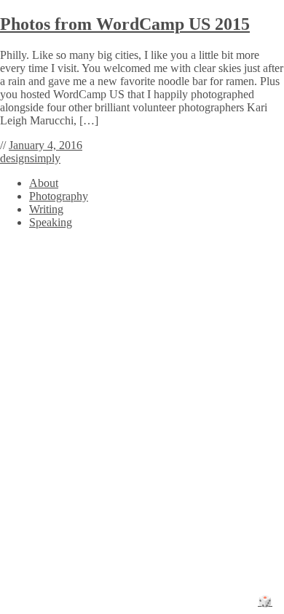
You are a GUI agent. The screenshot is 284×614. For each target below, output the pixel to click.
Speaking (50, 222)
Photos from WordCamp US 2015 (125, 24)
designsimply (30, 158)
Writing (46, 209)
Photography (58, 196)
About (43, 183)
